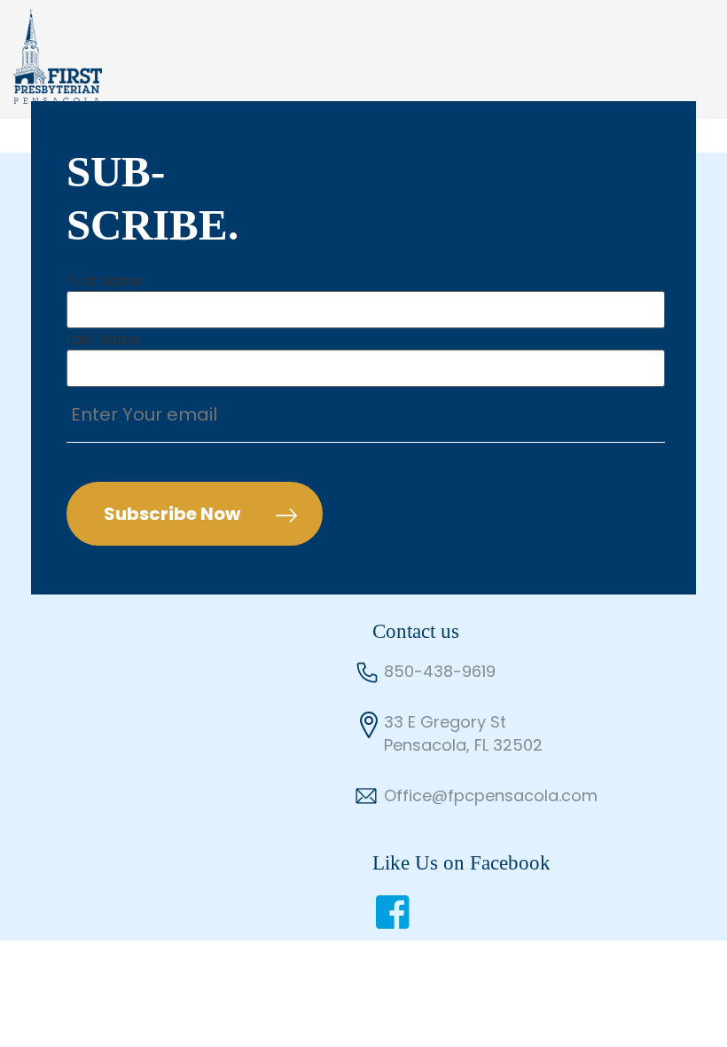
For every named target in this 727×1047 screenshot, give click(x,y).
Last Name (103, 340)
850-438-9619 (440, 671)
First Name (104, 281)
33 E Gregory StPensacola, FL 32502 (463, 733)
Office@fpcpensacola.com (491, 795)
